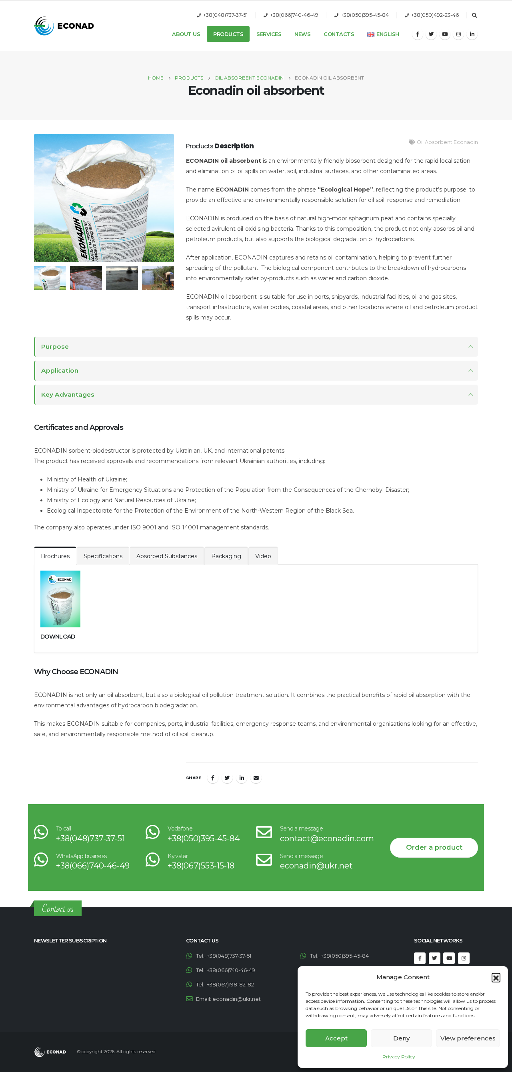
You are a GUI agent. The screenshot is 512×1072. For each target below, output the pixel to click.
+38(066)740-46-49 (294, 15)
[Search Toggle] (474, 15)
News (302, 34)
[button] (496, 977)
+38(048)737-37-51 (225, 15)
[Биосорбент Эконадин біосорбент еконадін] (104, 198)
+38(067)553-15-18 (201, 865)
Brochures (55, 556)
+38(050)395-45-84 (365, 15)
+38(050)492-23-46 (435, 15)
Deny (401, 1038)
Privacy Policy (398, 1057)
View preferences (468, 1038)
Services (268, 34)
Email (256, 777)
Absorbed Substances (166, 556)
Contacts (339, 34)
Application (59, 370)
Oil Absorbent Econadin (447, 142)
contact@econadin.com (327, 838)
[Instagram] (458, 34)
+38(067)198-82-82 (230, 985)
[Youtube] (444, 34)
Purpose (55, 346)
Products (228, 34)
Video (263, 556)
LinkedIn (241, 777)
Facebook (212, 777)
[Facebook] (417, 34)
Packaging (226, 556)
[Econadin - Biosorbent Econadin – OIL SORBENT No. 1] (64, 26)
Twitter (227, 777)
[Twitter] (431, 34)
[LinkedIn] (472, 34)
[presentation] (32, 198)
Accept (336, 1038)
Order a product (434, 847)
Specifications (103, 556)
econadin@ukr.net (316, 865)
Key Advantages (67, 394)
